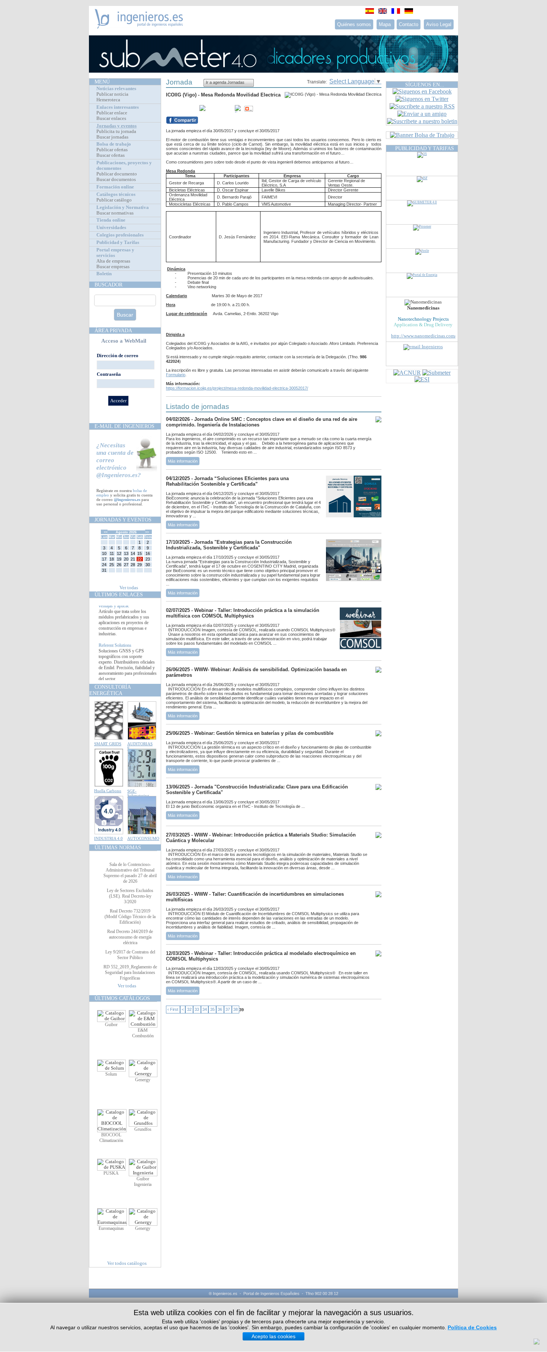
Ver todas (128, 587)
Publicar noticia (112, 94)
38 (235, 1009)
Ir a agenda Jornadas (225, 82)
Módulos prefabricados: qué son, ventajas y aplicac (128, 611)
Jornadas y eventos (116, 125)
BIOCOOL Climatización (111, 1137)
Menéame (181, 108)
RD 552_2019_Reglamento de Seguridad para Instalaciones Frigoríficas (130, 972)
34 (204, 1009)
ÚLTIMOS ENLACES (119, 594)
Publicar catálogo (114, 200)
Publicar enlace (111, 112)
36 (220, 1009)
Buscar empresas (112, 266)
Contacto (408, 24)
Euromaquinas (111, 1228)
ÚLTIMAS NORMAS (118, 847)
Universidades (111, 227)
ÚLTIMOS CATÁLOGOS (122, 998)
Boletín (104, 273)
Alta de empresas (113, 261)
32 (189, 1009)
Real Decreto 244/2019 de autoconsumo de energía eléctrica (130, 937)
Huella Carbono (107, 790)
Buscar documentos (116, 179)
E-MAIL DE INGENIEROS (124, 426)
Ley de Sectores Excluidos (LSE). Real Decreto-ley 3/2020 (130, 896)
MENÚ (102, 82)
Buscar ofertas (110, 155)
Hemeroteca (108, 99)
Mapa (385, 24)
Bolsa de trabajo (113, 144)
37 (227, 1009)
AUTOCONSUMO (143, 838)
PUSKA (111, 1173)
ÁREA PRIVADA (113, 330)
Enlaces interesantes (117, 107)
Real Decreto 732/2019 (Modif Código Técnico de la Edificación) (130, 916)
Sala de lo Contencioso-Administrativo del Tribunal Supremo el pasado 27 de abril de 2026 (130, 873)
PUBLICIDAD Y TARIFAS (424, 148)
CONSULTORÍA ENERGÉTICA (110, 690)
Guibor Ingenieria (142, 1181)
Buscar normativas (115, 213)
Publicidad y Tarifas (117, 242)
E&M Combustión (143, 1033)
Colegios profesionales (120, 235)
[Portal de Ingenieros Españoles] (139, 26)
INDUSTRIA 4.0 (108, 838)
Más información (183, 461)
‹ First (172, 1009)
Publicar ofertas (112, 149)
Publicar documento (116, 174)
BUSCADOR (108, 285)
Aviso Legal (438, 24)
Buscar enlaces (111, 118)
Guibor (111, 1024)
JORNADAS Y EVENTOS (123, 520)
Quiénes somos (354, 24)
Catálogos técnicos (115, 194)
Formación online (115, 187)
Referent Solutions (115, 654)
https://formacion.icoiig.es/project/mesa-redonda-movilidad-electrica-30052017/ (237, 388)
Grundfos (142, 1129)
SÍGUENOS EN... (424, 85)
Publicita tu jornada (116, 131)
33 (197, 1009)
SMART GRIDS (107, 744)
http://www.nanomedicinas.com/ (423, 336)
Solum (111, 1074)
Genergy (142, 1079)
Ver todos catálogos (127, 1263)
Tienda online (110, 220)
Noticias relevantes (116, 88)
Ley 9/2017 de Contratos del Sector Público (130, 954)
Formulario (175, 374)
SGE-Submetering (138, 793)
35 (212, 1009)
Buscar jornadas (112, 137)
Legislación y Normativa (122, 207)
